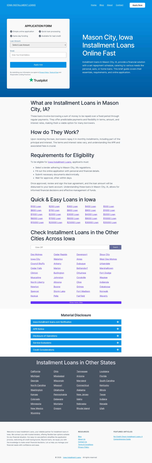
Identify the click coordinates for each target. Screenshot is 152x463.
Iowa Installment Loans (59, 162)
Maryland (81, 380)
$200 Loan (54, 206)
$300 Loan (72, 206)
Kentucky (104, 385)
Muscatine (36, 277)
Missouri (58, 385)
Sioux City (105, 254)
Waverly (104, 296)
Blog (80, 437)
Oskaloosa (105, 286)
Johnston (58, 277)
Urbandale (105, 263)
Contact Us (82, 442)
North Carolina (38, 385)
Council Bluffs (38, 263)
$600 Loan (36, 210)
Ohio (56, 371)
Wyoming (35, 413)
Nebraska (81, 403)
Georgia (34, 380)
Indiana (103, 399)
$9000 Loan (91, 218)
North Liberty (37, 282)
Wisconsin (59, 380)
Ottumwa (81, 273)
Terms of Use (54, 72)
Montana (58, 403)
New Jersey (82, 394)
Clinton (34, 273)
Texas (103, 394)
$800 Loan (72, 210)
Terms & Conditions (85, 445)
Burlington (59, 273)
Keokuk (34, 296)
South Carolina (107, 380)
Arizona (80, 376)
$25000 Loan (73, 222)
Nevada (103, 403)
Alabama (81, 390)
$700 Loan (54, 210)
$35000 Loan (110, 222)
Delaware (58, 399)
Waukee (103, 277)
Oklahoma (59, 390)
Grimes (80, 286)
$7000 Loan (55, 218)
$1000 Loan (109, 210)
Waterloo (58, 259)
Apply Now (137, 5)
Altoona (58, 282)
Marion (57, 268)
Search (115, 247)
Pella (56, 296)
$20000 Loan (55, 222)
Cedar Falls (36, 268)
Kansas (34, 394)
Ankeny (57, 263)
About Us (81, 439)
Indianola (104, 282)
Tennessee (82, 371)
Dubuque (81, 263)
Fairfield (81, 296)
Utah (102, 408)
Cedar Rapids (60, 254)
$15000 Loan (37, 222)
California (35, 371)
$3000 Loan (73, 214)
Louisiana (104, 371)
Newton (35, 286)
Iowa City (35, 259)
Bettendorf (82, 268)
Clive (79, 282)
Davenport (82, 254)
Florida (103, 376)
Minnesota (36, 403)
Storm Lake (59, 291)
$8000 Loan (73, 218)
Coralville (81, 277)
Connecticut (83, 385)
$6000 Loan (37, 218)
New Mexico (37, 408)
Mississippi (59, 376)
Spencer (35, 291)
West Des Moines (108, 259)
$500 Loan (108, 206)
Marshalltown (106, 268)
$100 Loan (36, 206)
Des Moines (36, 254)
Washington (37, 390)
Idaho (79, 399)
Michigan (35, 376)
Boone (57, 286)
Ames (79, 259)
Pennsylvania (60, 394)
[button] (76, 322)
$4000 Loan (91, 214)
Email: (12, 51)
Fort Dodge (105, 273)
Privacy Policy (44, 72)
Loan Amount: (15, 41)
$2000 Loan (55, 214)
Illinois (103, 390)
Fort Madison (83, 291)
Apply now (38, 65)
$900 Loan (90, 210)
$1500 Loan (36, 214)
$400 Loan (90, 206)
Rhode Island (83, 408)
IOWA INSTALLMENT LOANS (21, 5)
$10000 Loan (109, 218)
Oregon (57, 408)
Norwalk (104, 291)
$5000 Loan (109, 214)
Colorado (35, 399)
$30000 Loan (91, 222)
